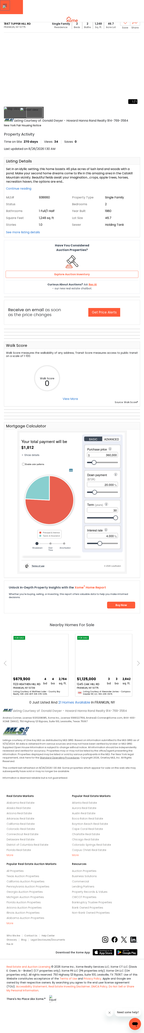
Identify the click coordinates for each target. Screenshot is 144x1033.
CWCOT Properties (84, 897)
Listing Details (19, 161)
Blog (23, 939)
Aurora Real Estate (84, 808)
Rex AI (10, 944)
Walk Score (16, 345)
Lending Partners (83, 886)
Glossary (12, 939)
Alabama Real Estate (20, 803)
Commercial (80, 881)
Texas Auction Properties (23, 876)
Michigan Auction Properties (25, 897)
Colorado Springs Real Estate (91, 845)
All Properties (15, 871)
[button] (5, 5)
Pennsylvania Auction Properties (28, 886)
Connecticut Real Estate (22, 834)
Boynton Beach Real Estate (90, 824)
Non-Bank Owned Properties (91, 913)
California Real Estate (21, 824)
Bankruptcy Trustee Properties (92, 902)
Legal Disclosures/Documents (48, 939)
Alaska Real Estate (19, 808)
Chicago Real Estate (85, 839)
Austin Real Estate (83, 813)
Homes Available (74, 702)
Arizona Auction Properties (24, 907)
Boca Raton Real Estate (87, 818)
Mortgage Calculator (26, 426)
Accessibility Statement (31, 986)
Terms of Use (68, 978)
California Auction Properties (25, 881)
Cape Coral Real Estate (87, 829)
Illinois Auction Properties (23, 913)
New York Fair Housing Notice (22, 125)
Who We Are (13, 935)
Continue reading (19, 189)
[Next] (137, 663)
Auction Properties (84, 871)
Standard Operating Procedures (60, 757)
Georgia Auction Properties (25, 892)
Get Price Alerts (104, 312)
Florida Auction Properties (24, 902)
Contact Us (30, 935)
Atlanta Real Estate (84, 803)
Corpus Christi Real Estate (89, 850)
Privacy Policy (92, 978)
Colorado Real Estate (21, 829)
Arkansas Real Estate (20, 818)
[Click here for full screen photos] (135, 39)
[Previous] (6, 663)
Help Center (48, 935)
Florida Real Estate (19, 850)
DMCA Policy (99, 986)
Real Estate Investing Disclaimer (69, 986)
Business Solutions (84, 876)
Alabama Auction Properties (25, 918)
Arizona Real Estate (19, 813)
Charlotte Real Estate (86, 834)
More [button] (10, 855)
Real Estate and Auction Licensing (28, 967)
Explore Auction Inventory (72, 274)
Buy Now (121, 605)
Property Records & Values (89, 892)
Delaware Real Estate (20, 839)
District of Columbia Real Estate (27, 845)
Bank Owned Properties (87, 907)
